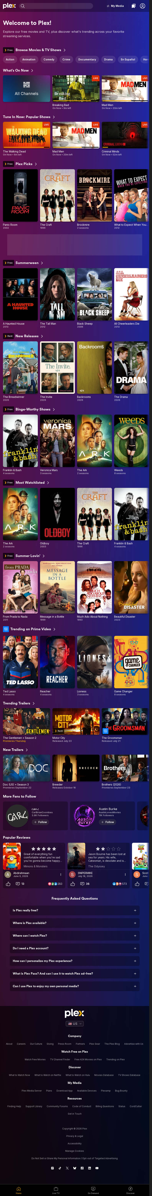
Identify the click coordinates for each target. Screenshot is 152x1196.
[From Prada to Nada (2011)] (20, 591)
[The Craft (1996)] (57, 199)
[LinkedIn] (89, 1168)
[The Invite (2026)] (57, 371)
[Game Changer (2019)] (131, 666)
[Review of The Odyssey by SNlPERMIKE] (98, 856)
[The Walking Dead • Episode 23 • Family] (26, 139)
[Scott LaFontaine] (136, 874)
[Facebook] (82, 1168)
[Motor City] (76, 725)
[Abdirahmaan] (7, 874)
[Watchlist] (133, 6)
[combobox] (59, 6)
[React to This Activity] (8, 884)
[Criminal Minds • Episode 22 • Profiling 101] (125, 139)
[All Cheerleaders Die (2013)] (131, 298)
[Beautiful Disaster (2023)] (131, 591)
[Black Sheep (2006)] (94, 298)
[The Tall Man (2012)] (57, 298)
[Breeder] (76, 772)
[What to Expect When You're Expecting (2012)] (131, 199)
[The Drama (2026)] (131, 371)
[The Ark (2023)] (94, 445)
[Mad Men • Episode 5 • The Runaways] (125, 92)
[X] (67, 1168)
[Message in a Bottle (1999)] (57, 591)
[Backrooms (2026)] (94, 371)
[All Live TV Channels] (26, 92)
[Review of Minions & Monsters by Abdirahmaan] (34, 856)
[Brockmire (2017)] (94, 199)
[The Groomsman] (125, 725)
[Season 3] (26, 772)
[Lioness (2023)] (94, 666)
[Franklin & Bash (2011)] (20, 445)
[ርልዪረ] (35, 815)
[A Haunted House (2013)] (20, 298)
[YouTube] (97, 1168)
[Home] (9, 6)
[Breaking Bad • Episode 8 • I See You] (76, 92)
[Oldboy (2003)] (57, 518)
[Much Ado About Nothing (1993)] (94, 591)
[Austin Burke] (102, 815)
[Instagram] (52, 1168)
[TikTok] (60, 1168)
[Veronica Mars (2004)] (57, 445)
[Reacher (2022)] (57, 666)
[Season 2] (26, 725)
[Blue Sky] (74, 1168)
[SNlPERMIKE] (72, 874)
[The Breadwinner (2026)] (20, 371)
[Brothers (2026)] (125, 772)
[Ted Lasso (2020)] (20, 666)
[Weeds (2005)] (131, 445)
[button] (142, 6)
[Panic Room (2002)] (20, 199)
